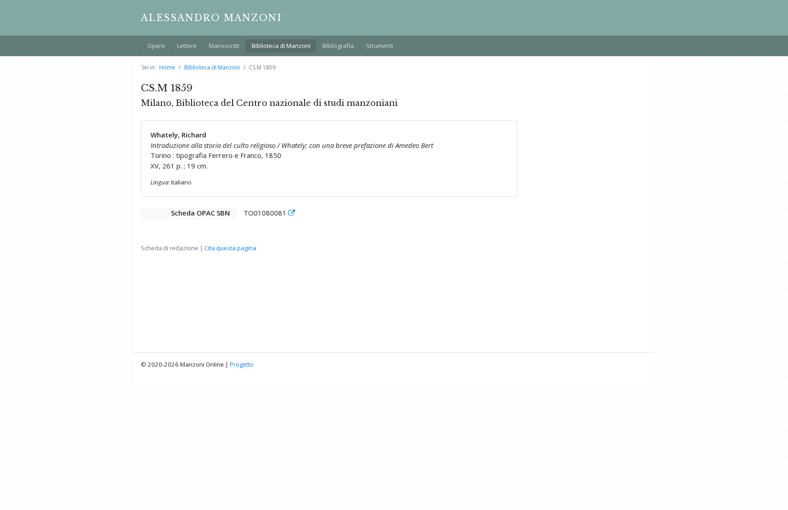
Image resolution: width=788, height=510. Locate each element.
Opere (156, 46)
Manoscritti (224, 46)
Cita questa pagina (230, 248)
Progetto (242, 364)
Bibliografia (338, 46)
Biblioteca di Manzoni (281, 46)
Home (167, 67)
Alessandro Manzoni (211, 17)
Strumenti (379, 46)
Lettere (187, 46)
